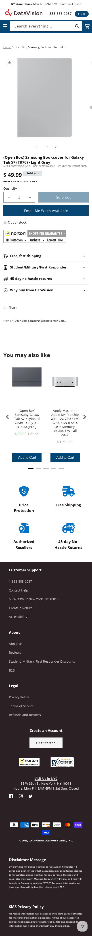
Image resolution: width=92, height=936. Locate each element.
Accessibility (18, 617)
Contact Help (18, 590)
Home (7, 47)
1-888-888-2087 (20, 581)
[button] (5, 26)
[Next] (84, 416)
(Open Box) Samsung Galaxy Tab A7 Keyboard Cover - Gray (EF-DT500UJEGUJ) (27, 419)
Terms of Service (21, 706)
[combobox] (46, 26)
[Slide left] (36, 147)
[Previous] (7, 416)
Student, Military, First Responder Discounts (42, 661)
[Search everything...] (77, 26)
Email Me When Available (46, 210)
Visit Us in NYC (46, 778)
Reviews (15, 652)
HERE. (61, 887)
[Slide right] (56, 147)
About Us (16, 644)
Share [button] (12, 307)
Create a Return (21, 608)
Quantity (10, 188)
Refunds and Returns (25, 715)
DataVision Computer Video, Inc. (51, 840)
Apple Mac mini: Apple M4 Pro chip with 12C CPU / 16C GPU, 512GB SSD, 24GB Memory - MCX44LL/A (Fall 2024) (65, 423)
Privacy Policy (19, 697)
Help (81, 14)
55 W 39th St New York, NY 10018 (34, 599)
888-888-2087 (60, 13)
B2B (12, 670)
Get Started (46, 743)
